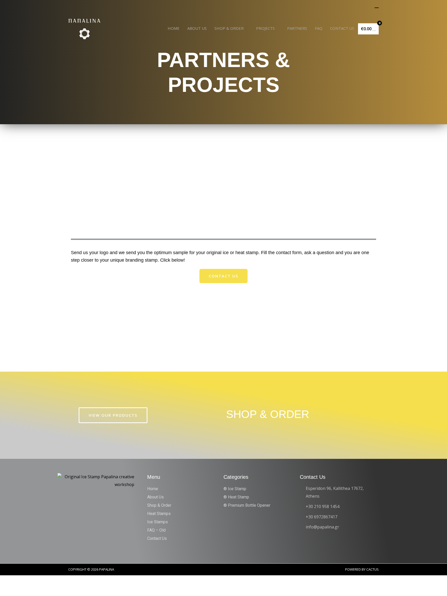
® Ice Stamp (235, 488)
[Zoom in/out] (68, 580)
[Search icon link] (377, 5)
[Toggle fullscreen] (48, 580)
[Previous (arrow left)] (9, 591)
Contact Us (157, 538)
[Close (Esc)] (9, 580)
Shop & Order (159, 505)
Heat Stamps (159, 513)
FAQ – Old (156, 530)
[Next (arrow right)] (29, 591)
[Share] (29, 580)
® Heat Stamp (236, 497)
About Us (155, 497)
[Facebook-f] (217, 569)
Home (152, 488)
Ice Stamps (157, 521)
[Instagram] (229, 569)
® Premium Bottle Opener (247, 505)
